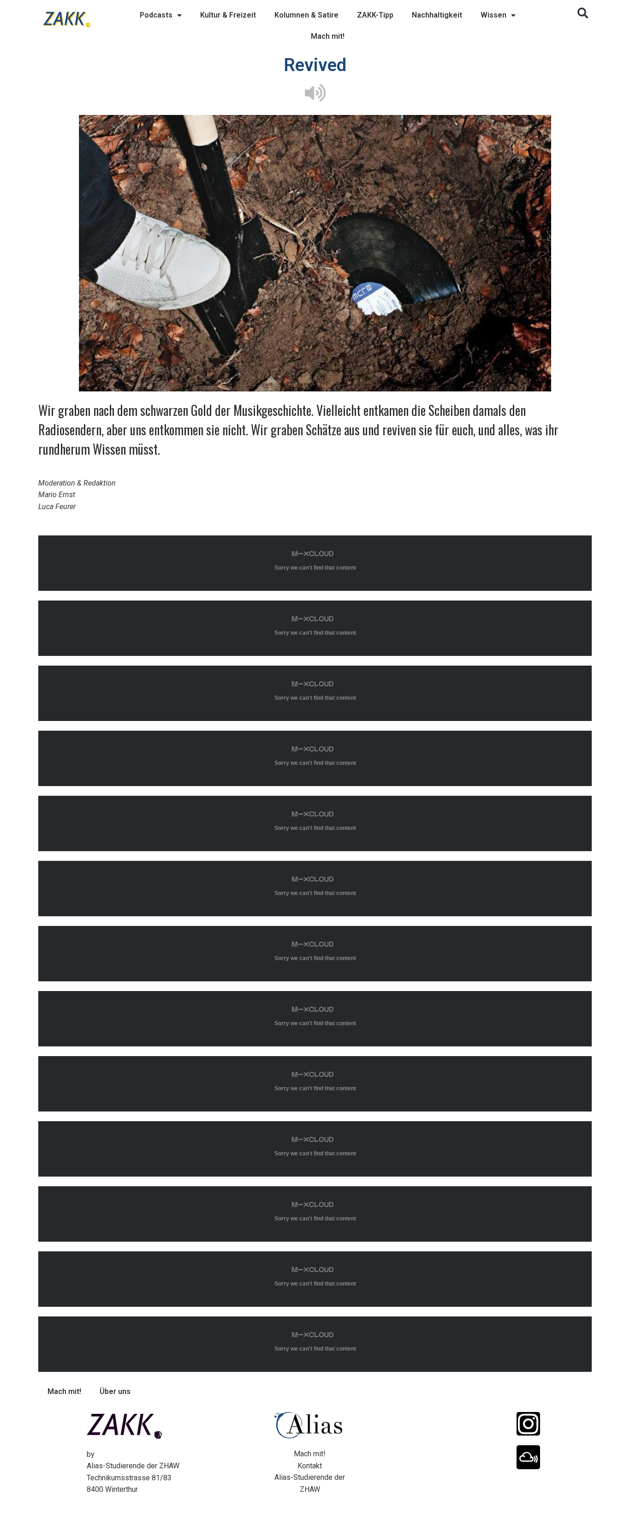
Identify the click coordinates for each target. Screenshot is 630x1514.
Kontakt (309, 1465)
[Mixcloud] (528, 1457)
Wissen (493, 15)
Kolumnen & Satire (306, 15)
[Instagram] (528, 1424)
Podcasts (156, 15)
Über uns (115, 1391)
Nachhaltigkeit (437, 15)
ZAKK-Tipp (375, 15)
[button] (583, 13)
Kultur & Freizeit (228, 15)
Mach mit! (328, 36)
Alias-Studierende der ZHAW (133, 1465)
